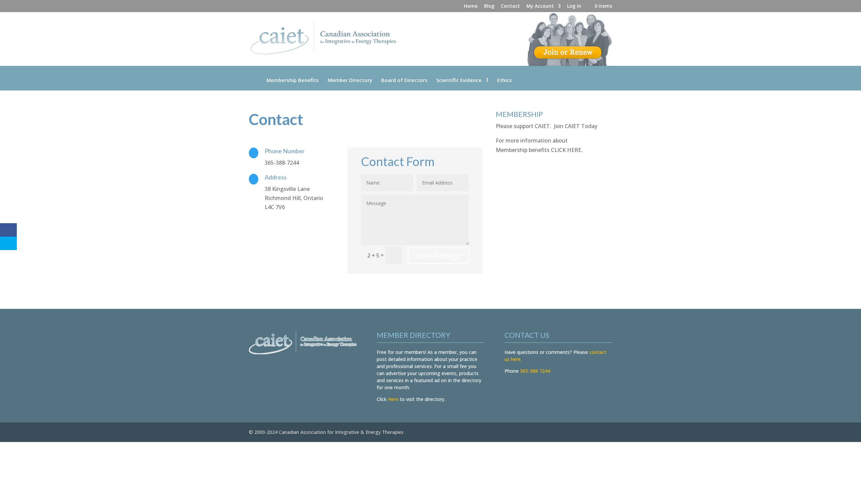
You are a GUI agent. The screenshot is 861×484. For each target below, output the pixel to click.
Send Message (438, 255)
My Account (540, 6)
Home (471, 6)
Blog (489, 6)
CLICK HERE (566, 150)
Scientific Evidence (459, 80)
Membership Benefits (292, 80)
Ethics (504, 80)
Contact (510, 6)
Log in (574, 6)
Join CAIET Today (575, 126)
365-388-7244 (535, 371)
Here (393, 399)
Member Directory (350, 80)
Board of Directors (404, 80)
